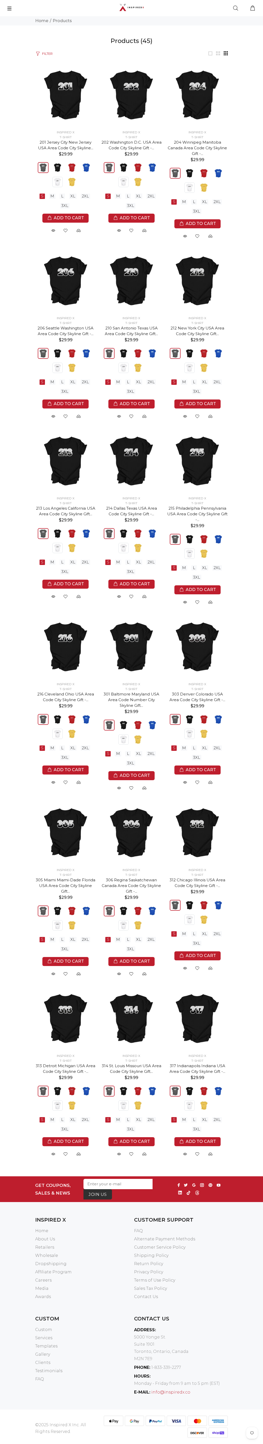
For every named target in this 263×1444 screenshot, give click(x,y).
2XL (85, 196)
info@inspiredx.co (170, 1392)
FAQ (138, 1230)
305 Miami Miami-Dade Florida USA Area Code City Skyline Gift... (65, 885)
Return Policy (148, 1263)
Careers (43, 1280)
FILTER (47, 53)
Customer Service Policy (159, 1247)
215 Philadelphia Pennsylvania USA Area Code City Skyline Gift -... (197, 514)
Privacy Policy (148, 1271)
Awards (43, 1296)
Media (42, 1288)
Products (62, 20)
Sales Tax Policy (150, 1288)
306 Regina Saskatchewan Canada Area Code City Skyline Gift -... (131, 885)
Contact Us (146, 1296)
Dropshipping (51, 1263)
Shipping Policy (151, 1255)
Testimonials (48, 1370)
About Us (45, 1239)
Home (41, 20)
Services (43, 1337)
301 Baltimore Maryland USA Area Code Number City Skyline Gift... (131, 700)
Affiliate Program (53, 1271)
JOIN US (98, 1194)
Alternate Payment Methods (164, 1239)
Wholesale (46, 1255)
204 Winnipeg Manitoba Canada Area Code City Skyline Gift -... (197, 148)
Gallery (42, 1354)
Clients (42, 1362)
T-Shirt (66, 137)
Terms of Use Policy (154, 1280)
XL (72, 196)
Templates (46, 1346)
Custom (43, 1329)
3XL (64, 205)
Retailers (44, 1247)
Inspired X (65, 132)
